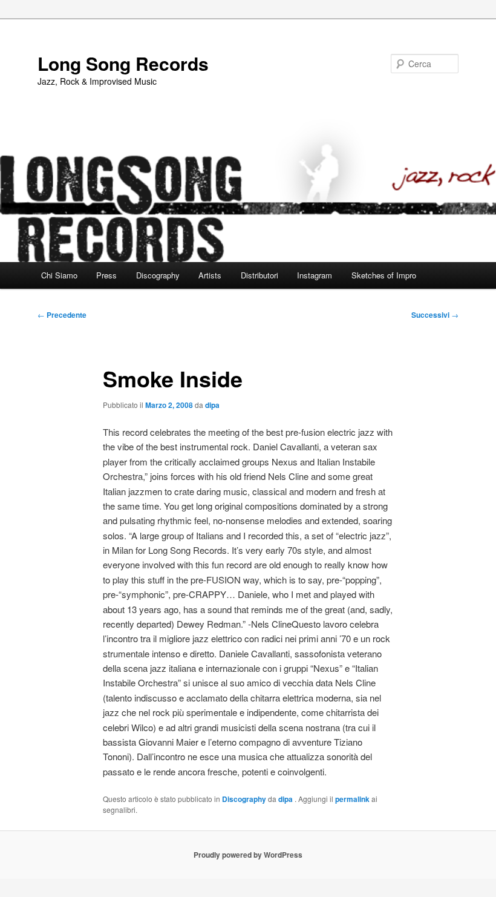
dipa (212, 404)
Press (106, 275)
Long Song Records (123, 63)
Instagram (314, 275)
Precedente (62, 314)
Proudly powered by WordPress (248, 854)
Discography (158, 275)
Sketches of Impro (383, 275)
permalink (352, 799)
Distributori (259, 275)
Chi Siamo (59, 275)
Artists (209, 275)
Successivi (434, 314)
